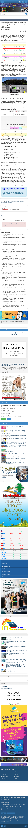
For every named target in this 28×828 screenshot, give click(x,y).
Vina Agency (6, 818)
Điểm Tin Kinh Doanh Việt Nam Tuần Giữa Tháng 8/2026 (15, 654)
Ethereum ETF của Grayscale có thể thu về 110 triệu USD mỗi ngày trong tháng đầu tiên (13, 305)
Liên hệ (16, 774)
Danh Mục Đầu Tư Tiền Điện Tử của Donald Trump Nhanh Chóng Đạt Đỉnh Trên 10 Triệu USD (13, 288)
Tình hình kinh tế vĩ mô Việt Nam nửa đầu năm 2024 (14, 241)
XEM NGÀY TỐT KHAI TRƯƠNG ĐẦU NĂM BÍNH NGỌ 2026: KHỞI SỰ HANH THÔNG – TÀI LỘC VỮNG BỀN (13, 447)
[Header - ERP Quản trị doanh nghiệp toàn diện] (14, 9)
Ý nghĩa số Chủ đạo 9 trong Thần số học (14, 426)
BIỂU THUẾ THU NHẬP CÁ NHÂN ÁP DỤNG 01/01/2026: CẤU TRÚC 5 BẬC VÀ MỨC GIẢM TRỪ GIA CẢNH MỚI (13, 432)
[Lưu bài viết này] (25, 31)
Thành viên (4, 774)
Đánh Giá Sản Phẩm (6, 574)
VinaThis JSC (21, 817)
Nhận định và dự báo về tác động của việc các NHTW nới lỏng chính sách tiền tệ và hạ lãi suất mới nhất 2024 (13, 259)
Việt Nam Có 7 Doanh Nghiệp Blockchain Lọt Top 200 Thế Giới (16, 651)
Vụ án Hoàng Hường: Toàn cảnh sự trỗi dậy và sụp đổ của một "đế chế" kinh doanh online (15, 454)
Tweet (2, 215)
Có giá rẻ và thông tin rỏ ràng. (9, 411)
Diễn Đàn (4, 576)
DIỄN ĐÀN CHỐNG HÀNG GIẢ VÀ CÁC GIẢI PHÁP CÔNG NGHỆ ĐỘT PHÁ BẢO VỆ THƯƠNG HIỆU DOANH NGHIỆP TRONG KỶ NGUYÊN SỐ (13, 666)
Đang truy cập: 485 (11, 813)
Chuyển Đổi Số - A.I (6, 566)
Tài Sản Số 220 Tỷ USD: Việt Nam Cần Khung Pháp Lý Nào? (15, 638)
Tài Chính (4, 561)
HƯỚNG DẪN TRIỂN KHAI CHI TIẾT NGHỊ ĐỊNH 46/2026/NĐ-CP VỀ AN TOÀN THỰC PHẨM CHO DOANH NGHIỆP (16, 462)
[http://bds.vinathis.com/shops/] (14, 504)
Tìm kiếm (4, 778)
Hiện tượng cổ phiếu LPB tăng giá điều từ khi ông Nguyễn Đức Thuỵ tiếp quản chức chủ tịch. (12, 264)
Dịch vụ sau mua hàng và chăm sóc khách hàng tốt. (13, 416)
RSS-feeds (17, 778)
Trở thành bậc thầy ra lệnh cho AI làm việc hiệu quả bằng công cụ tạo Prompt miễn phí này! (16, 442)
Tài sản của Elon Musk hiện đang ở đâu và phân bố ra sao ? (16, 436)
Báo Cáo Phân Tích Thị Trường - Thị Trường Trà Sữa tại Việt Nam (16, 450)
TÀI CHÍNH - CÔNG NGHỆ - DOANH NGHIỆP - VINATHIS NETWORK (12, 817)
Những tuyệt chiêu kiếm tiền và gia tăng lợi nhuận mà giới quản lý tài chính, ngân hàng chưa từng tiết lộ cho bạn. (14, 276)
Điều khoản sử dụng (14, 818)
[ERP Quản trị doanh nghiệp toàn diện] (14, 759)
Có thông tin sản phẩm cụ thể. (9, 408)
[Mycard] (14, 730)
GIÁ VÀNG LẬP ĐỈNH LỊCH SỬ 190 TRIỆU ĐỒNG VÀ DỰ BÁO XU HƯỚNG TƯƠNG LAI (15, 457)
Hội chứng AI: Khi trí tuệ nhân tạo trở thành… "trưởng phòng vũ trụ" (15, 670)
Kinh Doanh (4, 563)
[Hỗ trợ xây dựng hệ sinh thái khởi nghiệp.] (14, 387)
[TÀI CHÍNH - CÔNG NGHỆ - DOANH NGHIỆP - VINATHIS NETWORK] (14, 5)
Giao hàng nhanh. (6, 413)
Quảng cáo (17, 776)
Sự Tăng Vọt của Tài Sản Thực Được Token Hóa (13, 234)
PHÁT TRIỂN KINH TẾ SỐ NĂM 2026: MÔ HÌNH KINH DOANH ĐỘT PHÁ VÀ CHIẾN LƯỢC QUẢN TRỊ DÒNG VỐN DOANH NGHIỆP (16, 661)
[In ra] (23, 31)
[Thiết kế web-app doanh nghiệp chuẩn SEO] (14, 314)
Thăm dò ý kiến (5, 776)
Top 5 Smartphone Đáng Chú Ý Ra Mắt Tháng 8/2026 (15, 642)
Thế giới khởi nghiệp (6, 571)
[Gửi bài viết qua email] (21, 31)
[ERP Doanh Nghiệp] (14, 596)
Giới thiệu (4, 771)
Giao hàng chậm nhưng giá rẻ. (9, 415)
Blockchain (4, 568)
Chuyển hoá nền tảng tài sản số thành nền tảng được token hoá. (13, 238)
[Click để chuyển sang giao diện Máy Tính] (5, 826)
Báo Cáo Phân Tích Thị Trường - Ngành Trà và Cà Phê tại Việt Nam (16, 439)
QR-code (4, 813)
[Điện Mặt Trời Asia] (14, 624)
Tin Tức (16, 771)
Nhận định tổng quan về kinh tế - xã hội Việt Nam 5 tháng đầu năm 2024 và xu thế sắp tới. (13, 281)
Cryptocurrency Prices (17, 19)
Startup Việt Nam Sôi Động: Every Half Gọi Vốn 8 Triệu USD (16, 647)
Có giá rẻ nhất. (6, 410)
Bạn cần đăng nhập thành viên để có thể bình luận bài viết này (14, 224)
